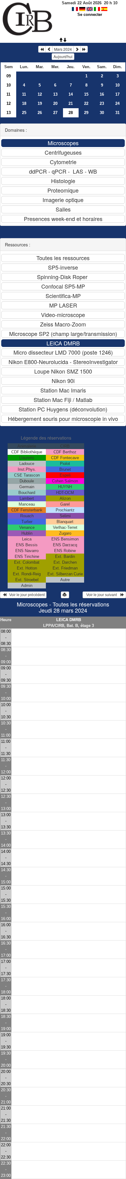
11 (8, 94)
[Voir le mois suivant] (77, 49)
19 (40, 103)
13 (55, 94)
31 (117, 112)
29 (86, 112)
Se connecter (89, 14)
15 (86, 94)
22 (86, 103)
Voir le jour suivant (102, 595)
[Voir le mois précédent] (49, 49)
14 (71, 94)
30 (102, 112)
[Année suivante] (84, 49)
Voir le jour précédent (25, 595)
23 (102, 103)
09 (8, 76)
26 (40, 112)
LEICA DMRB (68, 619)
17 (117, 94)
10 (8, 85)
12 (40, 94)
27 (55, 112)
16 (102, 94)
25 (24, 112)
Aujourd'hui (63, 56)
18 (24, 103)
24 (117, 103)
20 (55, 103)
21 (71, 103)
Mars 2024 (63, 49)
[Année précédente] (42, 49)
